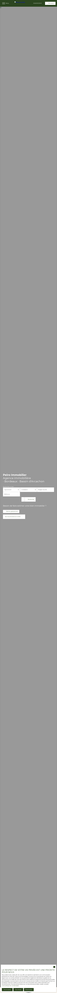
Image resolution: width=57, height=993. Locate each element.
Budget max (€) (42, 489)
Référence (7, 494)
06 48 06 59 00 (37, 3)
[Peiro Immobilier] (21, 3)
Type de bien (7, 489)
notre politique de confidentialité (10, 985)
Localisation (24, 489)
